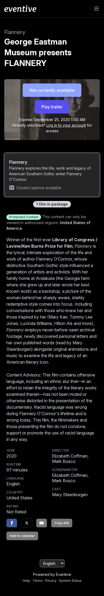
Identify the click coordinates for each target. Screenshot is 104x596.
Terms (38, 581)
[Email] (41, 523)
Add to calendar (22, 536)
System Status (70, 581)
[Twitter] (26, 523)
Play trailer (52, 106)
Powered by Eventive (52, 574)
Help (26, 581)
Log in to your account (66, 125)
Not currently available (52, 90)
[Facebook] (11, 523)
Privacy (51, 581)
